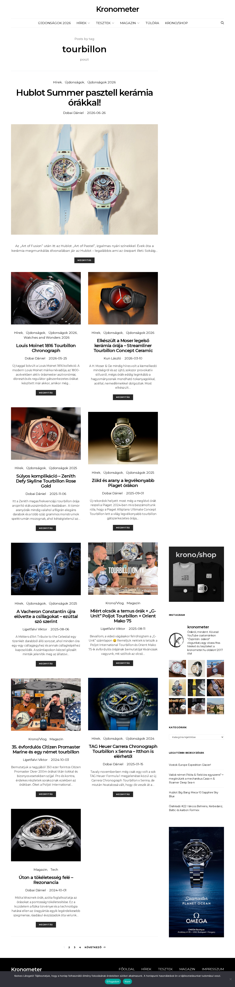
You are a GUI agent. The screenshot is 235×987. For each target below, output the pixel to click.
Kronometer (117, 9)
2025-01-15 (135, 764)
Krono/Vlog (37, 739)
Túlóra (152, 23)
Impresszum (213, 969)
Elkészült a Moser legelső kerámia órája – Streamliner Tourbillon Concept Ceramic (123, 345)
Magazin (128, 23)
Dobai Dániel (73, 113)
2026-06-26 (96, 113)
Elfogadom (113, 981)
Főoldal (127, 969)
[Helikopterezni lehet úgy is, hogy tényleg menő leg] (196, 687)
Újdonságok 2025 (63, 468)
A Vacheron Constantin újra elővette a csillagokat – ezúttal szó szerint (46, 616)
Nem (127, 981)
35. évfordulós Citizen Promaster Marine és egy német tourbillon (46, 749)
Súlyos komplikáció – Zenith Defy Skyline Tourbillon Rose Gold (46, 481)
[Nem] (230, 979)
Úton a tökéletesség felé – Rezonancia (46, 880)
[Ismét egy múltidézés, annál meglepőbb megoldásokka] (196, 706)
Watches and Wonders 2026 (47, 337)
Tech (54, 869)
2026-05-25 (58, 358)
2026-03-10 (133, 358)
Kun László (112, 358)
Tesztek (103, 23)
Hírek (81, 23)
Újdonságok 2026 (54, 23)
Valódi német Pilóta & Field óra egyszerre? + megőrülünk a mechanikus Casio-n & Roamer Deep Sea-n (196, 778)
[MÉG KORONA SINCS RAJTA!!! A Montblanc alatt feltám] (196, 668)
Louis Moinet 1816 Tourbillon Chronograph (46, 348)
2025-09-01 (135, 493)
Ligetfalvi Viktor (35, 629)
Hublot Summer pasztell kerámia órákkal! (84, 97)
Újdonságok (74, 82)
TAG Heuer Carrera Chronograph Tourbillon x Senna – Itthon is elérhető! (123, 751)
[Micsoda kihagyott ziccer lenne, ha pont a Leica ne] (177, 687)
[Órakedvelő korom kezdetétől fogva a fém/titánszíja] (215, 668)
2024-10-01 (57, 890)
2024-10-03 (60, 760)
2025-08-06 (59, 629)
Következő (93, 947)
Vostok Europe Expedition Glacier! (190, 765)
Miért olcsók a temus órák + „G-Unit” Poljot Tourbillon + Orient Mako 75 (123, 616)
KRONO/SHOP (176, 23)
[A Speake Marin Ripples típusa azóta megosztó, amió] (215, 687)
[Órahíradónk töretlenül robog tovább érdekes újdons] (177, 706)
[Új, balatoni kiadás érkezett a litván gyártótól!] (177, 668)
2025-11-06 (58, 494)
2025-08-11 (137, 629)
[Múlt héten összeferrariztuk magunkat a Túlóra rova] (215, 706)
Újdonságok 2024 (140, 738)
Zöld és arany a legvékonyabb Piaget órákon (123, 483)
